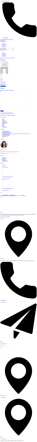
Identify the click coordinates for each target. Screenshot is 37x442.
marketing (3, 160)
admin (8, 57)
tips (23, 195)
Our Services (4, 44)
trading (25, 195)
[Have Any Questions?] (18, 298)
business (2, 111)
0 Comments (12, 57)
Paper (3, 124)
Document (3, 123)
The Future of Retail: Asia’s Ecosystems (7, 188)
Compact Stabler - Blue (5, 135)
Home (3, 43)
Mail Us (1, 341)
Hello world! (2, 88)
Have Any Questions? (3, 300)
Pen (2, 125)
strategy (21, 195)
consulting (3, 158)
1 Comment (11, 90)
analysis (1, 195)
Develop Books (4, 122)
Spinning (3, 126)
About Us (4, 45)
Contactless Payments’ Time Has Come (7, 176)
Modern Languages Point (6, 133)
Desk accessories (4, 121)
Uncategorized (3, 86)
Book (3, 119)
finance (3, 159)
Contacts (3, 46)
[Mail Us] (18, 339)
